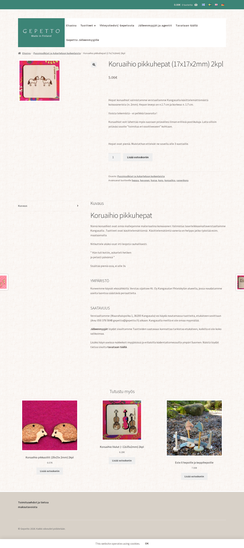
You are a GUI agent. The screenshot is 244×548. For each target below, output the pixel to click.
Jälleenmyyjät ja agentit (155, 25)
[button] (94, 64)
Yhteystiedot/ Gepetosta (117, 25)
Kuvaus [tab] (22, 205)
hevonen (145, 180)
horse (154, 180)
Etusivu (71, 25)
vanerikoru (182, 180)
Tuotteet (86, 25)
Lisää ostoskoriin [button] (49, 471)
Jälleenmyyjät (99, 329)
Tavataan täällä (187, 25)
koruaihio (170, 180)
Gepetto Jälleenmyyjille (82, 40)
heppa (135, 180)
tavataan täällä (117, 347)
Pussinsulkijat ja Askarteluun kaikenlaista (57, 53)
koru (160, 180)
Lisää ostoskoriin (138, 157)
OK (147, 543)
